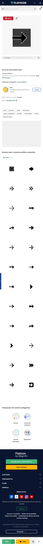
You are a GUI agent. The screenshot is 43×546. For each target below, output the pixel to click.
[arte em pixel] (31, 345)
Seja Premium (21, 467)
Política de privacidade (29, 514)
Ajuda (4, 483)
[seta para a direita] (31, 286)
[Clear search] (30, 9)
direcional (26, 110)
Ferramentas (7, 479)
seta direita (28, 113)
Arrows (19, 97)
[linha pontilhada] (31, 267)
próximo (11, 110)
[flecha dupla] (31, 365)
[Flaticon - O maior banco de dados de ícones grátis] (19, 3)
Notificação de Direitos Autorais (29, 516)
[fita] (11, 227)
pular (18, 110)
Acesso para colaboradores (21, 462)
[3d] (31, 208)
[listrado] (11, 208)
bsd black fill (11, 100)
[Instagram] (26, 496)
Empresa (5, 487)
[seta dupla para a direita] (31, 188)
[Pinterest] (21, 496)
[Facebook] (11, 496)
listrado (19, 113)
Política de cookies (11, 516)
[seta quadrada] (31, 384)
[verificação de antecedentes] (11, 168)
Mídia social (21, 492)
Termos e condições (13, 514)
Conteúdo (6, 475)
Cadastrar (21, 509)
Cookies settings (22, 518)
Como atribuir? (22, 82)
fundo (36, 113)
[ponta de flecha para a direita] (11, 345)
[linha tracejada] (11, 306)
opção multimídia (8, 113)
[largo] (31, 306)
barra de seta (7, 117)
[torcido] (11, 326)
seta (4, 110)
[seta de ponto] (11, 365)
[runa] (31, 247)
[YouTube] (31, 496)
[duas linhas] (11, 188)
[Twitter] (16, 496)
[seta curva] (31, 326)
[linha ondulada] (11, 267)
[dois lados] (31, 168)
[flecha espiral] (11, 286)
